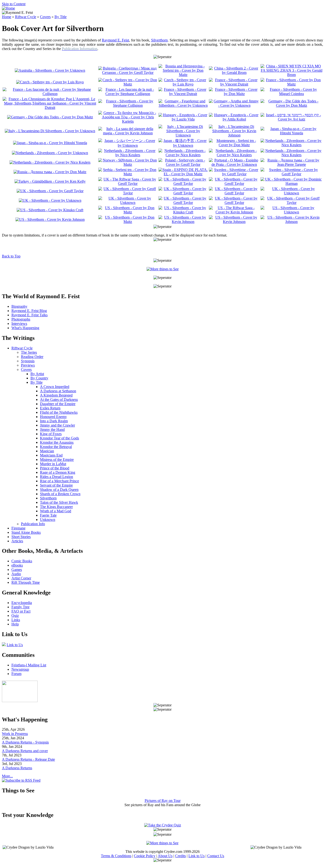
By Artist (37, 374)
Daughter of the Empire (57, 404)
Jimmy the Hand (52, 429)
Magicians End (51, 455)
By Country (39, 378)
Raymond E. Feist (115, 40)
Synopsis (27, 361)
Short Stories (21, 537)
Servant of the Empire (56, 485)
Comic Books (21, 561)
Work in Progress (15, 734)
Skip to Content (13, 4)
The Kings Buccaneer (56, 507)
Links (15, 620)
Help (15, 624)
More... (7, 776)
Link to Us (15, 645)
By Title (60, 17)
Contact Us (215, 856)
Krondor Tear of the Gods (59, 438)
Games (16, 570)
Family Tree (20, 607)
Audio (16, 574)
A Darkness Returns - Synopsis (25, 742)
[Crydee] (20, 701)
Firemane (18, 528)
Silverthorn (159, 40)
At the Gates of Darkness (59, 399)
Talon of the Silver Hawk (59, 502)
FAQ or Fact (20, 611)
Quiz (15, 616)
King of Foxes (51, 434)
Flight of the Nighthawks (59, 412)
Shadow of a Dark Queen (59, 490)
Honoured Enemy (53, 417)
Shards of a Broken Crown (60, 494)
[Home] (8, 8)
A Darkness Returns (17, 768)
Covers (45, 17)
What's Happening (25, 328)
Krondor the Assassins (57, 442)
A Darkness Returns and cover (25, 751)
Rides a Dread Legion (56, 477)
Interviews (19, 324)
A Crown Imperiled (54, 387)
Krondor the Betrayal (56, 447)
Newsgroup (20, 669)
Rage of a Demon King (57, 472)
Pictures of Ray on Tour (163, 801)
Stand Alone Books (26, 532)
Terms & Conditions (116, 856)
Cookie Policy (144, 856)
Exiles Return (50, 408)
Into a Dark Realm (54, 421)
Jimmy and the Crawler (57, 425)
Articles (17, 541)
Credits (180, 856)
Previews (28, 365)
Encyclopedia (21, 603)
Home (6, 17)
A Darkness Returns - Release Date (28, 759)
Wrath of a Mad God (55, 511)
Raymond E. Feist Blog (29, 311)
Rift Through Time (25, 582)
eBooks (17, 565)
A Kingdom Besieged (56, 395)
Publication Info (33, 524)
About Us (165, 856)
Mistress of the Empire (57, 460)
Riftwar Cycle (25, 17)
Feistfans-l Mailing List (28, 665)
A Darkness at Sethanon (58, 391)
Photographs (20, 319)
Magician (47, 451)
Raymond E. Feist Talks (29, 315)
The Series (29, 352)
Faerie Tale (48, 515)
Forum (16, 674)
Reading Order (32, 357)
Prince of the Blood (54, 468)
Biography (19, 306)
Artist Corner (21, 578)
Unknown (47, 520)
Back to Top (11, 256)
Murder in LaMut (53, 464)
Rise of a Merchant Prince (59, 481)
